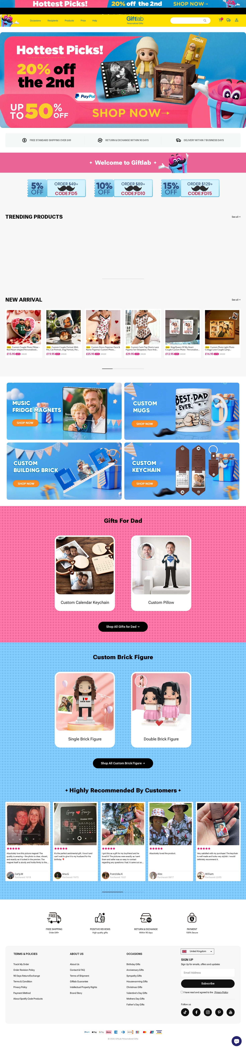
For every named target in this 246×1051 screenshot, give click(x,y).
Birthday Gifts (133, 964)
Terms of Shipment (79, 975)
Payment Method (22, 993)
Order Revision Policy (24, 970)
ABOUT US (77, 954)
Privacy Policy (20, 987)
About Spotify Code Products (28, 998)
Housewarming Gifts (137, 981)
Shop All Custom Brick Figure (121, 763)
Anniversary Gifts (135, 970)
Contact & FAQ (77, 970)
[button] (237, 333)
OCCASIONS (134, 954)
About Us (74, 964)
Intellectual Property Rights (83, 987)
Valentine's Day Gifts (137, 993)
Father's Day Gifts (135, 1004)
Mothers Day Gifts (136, 998)
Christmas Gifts (134, 987)
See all (235, 216)
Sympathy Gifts (134, 975)
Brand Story (76, 993)
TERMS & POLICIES (25, 954)
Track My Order (21, 964)
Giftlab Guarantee (79, 981)
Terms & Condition (22, 981)
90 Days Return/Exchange (26, 975)
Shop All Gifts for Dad (121, 626)
